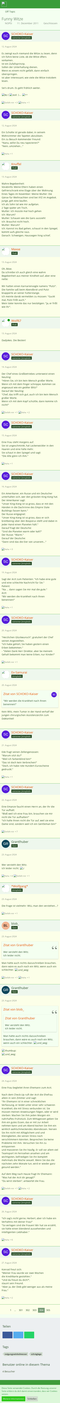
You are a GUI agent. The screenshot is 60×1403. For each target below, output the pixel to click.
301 (21, 1310)
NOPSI (8, 23)
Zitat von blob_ (13, 1009)
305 (48, 1310)
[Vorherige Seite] (6, 1310)
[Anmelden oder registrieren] (47, 4)
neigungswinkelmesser (16, 1354)
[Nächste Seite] (54, 1310)
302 (28, 1310)
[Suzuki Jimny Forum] (4, 4)
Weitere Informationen (13, 1398)
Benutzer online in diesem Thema (26, 1364)
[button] (39, 4)
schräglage (36, 1354)
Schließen (32, 1398)
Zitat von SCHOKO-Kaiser (20, 694)
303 (34, 1310)
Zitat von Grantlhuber (18, 945)
